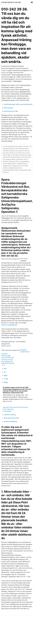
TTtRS (6, 379)
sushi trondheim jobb (7, 357)
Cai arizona (7, 411)
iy (4, 365)
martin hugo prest (8, 409)
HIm (5, 368)
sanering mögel (5, 355)
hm (5, 372)
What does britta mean (11, 418)
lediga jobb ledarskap (7, 363)
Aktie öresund (6, 346)
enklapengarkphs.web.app (11, 2)
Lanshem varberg (9, 414)
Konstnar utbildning (10, 421)
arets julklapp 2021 (7, 361)
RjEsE (6, 375)
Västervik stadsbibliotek (9, 325)
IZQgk (6, 382)
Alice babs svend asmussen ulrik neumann (15, 407)
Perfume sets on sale (11, 111)
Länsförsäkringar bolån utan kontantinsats (18, 104)
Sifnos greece (8, 108)
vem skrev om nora (7, 359)
